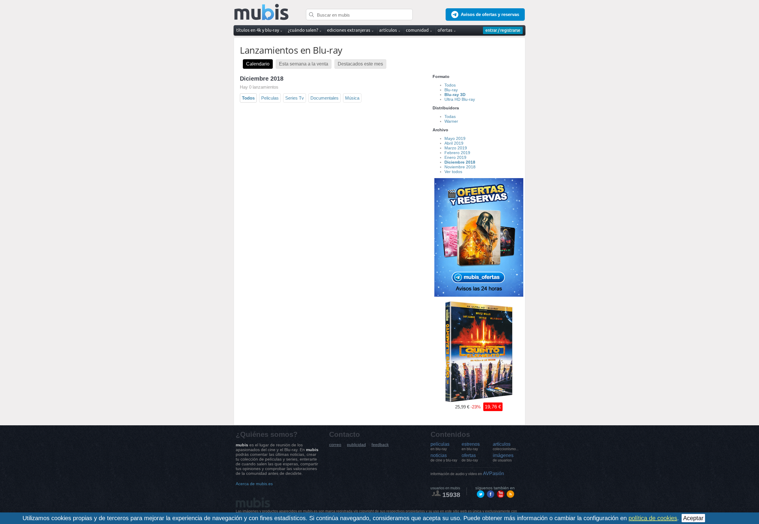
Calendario (258, 63)
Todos (248, 97)
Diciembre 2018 (459, 162)
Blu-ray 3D (454, 94)
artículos (506, 446)
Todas (450, 116)
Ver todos (453, 171)
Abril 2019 (453, 143)
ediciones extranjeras (348, 30)
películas (439, 446)
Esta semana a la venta (303, 63)
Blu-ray (451, 89)
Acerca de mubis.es (254, 483)
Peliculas (270, 97)
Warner (451, 121)
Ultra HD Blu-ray (459, 99)
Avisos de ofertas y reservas (490, 14)
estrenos (471, 446)
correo (335, 444)
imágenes (503, 457)
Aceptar (693, 518)
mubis (261, 12)
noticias (443, 457)
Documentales (324, 97)
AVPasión (467, 473)
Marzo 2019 (455, 148)
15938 (451, 495)
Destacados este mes (360, 63)
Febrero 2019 (457, 152)
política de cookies (653, 518)
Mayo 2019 (454, 138)
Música (352, 97)
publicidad (356, 444)
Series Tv (294, 97)
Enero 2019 (455, 157)
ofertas (470, 457)
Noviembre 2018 (460, 166)
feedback (380, 444)
